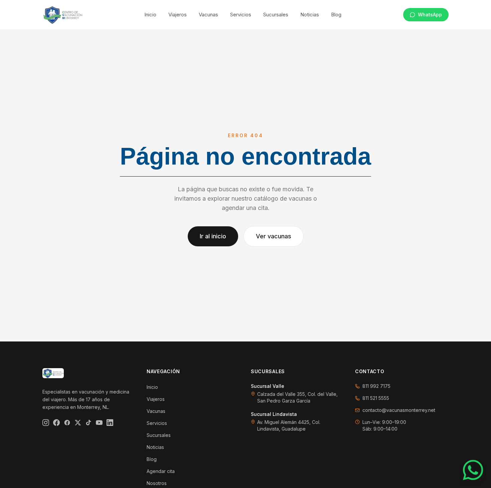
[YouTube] (99, 422)
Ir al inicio (213, 236)
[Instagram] (45, 422)
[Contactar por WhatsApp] (473, 470)
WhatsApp (430, 14)
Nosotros (157, 483)
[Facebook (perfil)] (67, 422)
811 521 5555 (375, 398)
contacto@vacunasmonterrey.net (398, 410)
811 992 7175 (376, 386)
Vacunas (208, 14)
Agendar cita (161, 471)
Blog (336, 14)
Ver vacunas (273, 236)
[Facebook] (56, 422)
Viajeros (177, 14)
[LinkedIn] (110, 422)
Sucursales (275, 14)
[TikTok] (88, 422)
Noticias (309, 14)
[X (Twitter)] (77, 422)
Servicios (240, 14)
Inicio (150, 14)
